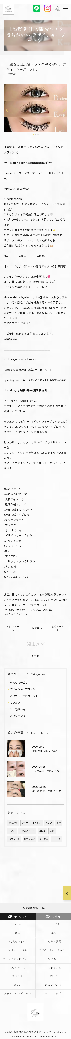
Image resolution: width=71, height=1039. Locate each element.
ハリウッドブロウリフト (17, 614)
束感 (52, 830)
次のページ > (58, 628)
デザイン (56, 838)
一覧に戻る (35, 628)
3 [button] (38, 134)
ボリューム (14, 838)
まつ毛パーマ (17, 709)
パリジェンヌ (49, 609)
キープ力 (43, 838)
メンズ (49, 822)
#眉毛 (35, 656)
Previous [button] (7, 109)
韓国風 (42, 830)
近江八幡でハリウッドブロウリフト (25, 605)
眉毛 (59, 822)
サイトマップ (53, 993)
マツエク (8, 609)
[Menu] (65, 8)
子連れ (12, 830)
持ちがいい (29, 838)
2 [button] (35, 134)
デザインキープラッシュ (27, 609)
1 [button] (33, 134)
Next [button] (63, 109)
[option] (35, 108)
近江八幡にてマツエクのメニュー (24, 594)
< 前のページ (13, 628)
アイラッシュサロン (31, 822)
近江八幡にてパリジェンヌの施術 (46, 599)
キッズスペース (27, 830)
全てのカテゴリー (20, 682)
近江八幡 (13, 822)
